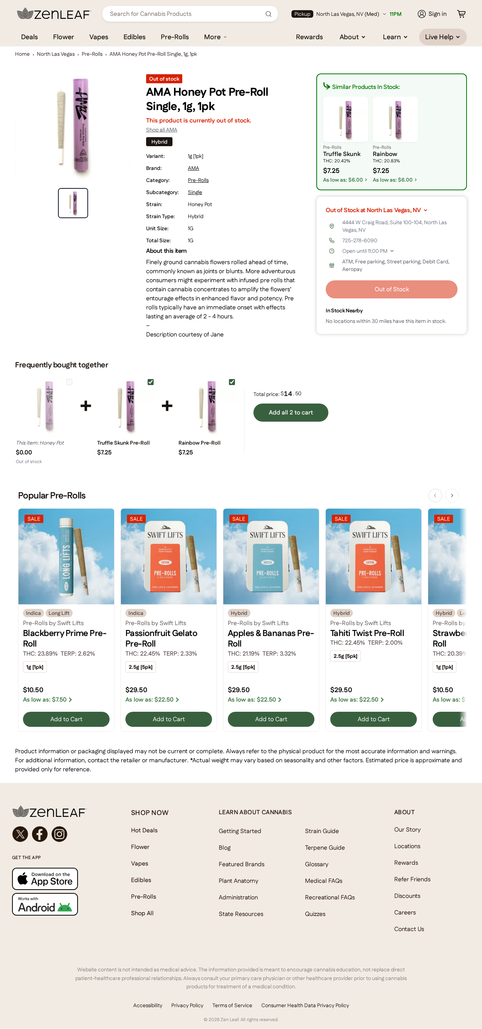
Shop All (142, 913)
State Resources (241, 914)
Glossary (316, 864)
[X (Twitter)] (20, 834)
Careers (405, 912)
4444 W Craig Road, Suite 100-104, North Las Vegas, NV (394, 226)
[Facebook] (40, 834)
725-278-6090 (359, 240)
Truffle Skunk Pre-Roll (123, 442)
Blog (224, 847)
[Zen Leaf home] (54, 13)
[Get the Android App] (56, 904)
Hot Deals (144, 830)
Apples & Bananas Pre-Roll (271, 638)
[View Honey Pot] (45, 406)
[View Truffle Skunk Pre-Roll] (126, 406)
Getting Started (240, 831)
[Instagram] (59, 834)
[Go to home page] (56, 811)
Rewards (309, 36)
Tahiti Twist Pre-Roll (367, 633)
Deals (29, 36)
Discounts (407, 895)
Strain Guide (322, 831)
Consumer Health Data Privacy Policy (305, 1005)
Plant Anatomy (238, 880)
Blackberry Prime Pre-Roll (64, 638)
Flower (63, 36)
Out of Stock (392, 289)
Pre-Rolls (175, 36)
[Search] (268, 14)
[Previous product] (435, 495)
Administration (238, 897)
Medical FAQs (323, 880)
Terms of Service (232, 1005)
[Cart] (461, 14)
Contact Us (409, 929)
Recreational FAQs (330, 897)
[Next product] (452, 495)
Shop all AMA (161, 129)
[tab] (73, 203)
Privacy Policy (187, 1005)
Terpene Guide (325, 847)
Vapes (98, 36)
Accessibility (147, 1005)
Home (22, 54)
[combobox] (186, 13)
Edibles (135, 36)
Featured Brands (241, 864)
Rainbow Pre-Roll (199, 442)
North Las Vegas (56, 54)
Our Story (407, 829)
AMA (193, 168)
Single (195, 192)
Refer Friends (412, 879)
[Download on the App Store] (56, 879)
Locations (407, 846)
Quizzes (315, 914)
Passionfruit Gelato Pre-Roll (161, 638)
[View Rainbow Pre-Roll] (208, 406)
